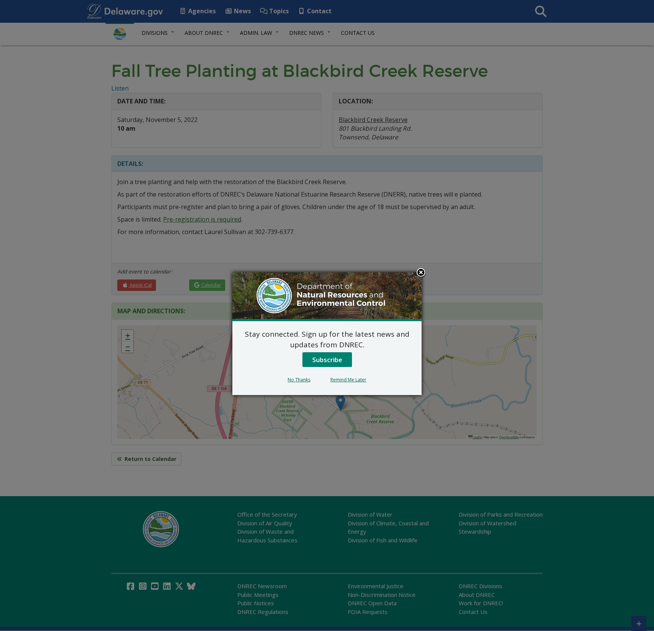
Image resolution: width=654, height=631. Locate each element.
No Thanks (299, 379)
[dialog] (327, 333)
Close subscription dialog (421, 273)
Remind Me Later (348, 379)
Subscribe (327, 359)
